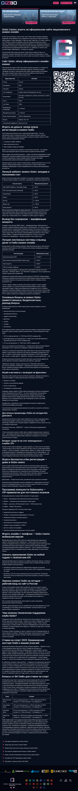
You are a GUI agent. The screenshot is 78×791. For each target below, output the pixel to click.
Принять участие (31, 22)
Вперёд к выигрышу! (64, 56)
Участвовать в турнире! (66, 22)
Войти (56, 3)
